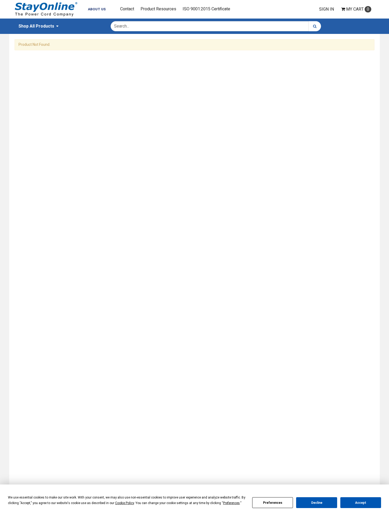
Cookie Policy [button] (124, 503)
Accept (360, 503)
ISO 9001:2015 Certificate (206, 9)
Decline (316, 503)
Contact (127, 9)
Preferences (272, 503)
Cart (357, 9)
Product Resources (158, 9)
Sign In (326, 9)
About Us (97, 9)
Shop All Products (36, 26)
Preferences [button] (231, 503)
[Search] (315, 26)
